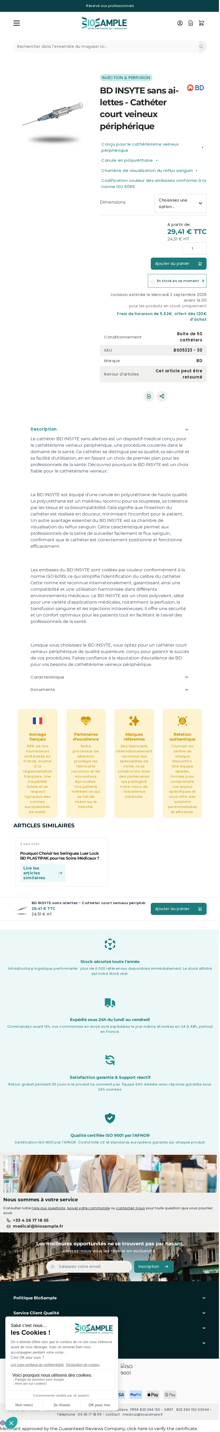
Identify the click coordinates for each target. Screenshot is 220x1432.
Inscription (147, 1266)
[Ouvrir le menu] (16, 23)
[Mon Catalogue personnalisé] (191, 23)
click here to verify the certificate (162, 1428)
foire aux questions (48, 1208)
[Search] (203, 47)
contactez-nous (130, 1208)
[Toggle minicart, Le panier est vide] (201, 23)
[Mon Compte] (180, 23)
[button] (108, 1298)
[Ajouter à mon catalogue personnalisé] (149, 396)
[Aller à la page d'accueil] (98, 23)
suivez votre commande (88, 1208)
